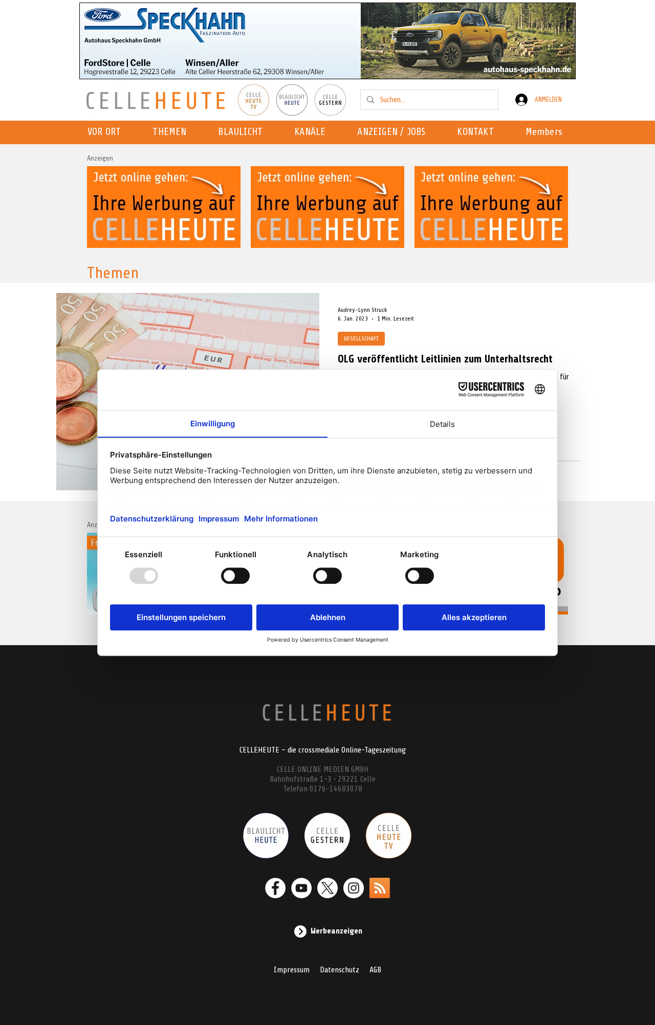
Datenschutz (339, 969)
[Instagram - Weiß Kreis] (353, 888)
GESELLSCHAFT (361, 338)
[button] (313, 132)
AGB (375, 969)
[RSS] (379, 888)
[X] (327, 888)
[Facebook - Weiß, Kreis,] (275, 888)
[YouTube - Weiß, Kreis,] (301, 888)
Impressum (292, 969)
